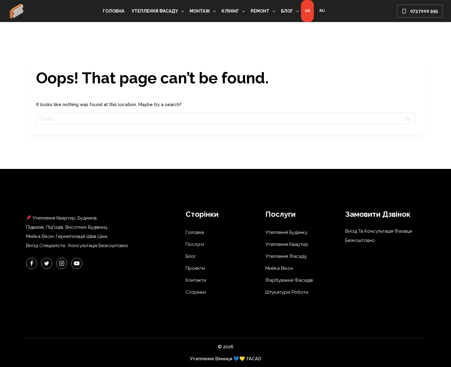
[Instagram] (61, 263)
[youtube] (76, 263)
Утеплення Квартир (286, 244)
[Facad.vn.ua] (16, 11)
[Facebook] (31, 263)
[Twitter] (46, 263)
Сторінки (196, 292)
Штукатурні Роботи (286, 292)
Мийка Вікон (279, 268)
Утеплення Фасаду (286, 256)
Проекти (195, 268)
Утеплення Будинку (286, 232)
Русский (321, 11)
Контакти (196, 280)
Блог (191, 256)
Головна (113, 11)
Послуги (195, 244)
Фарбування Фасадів (289, 280)
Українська (307, 11)
